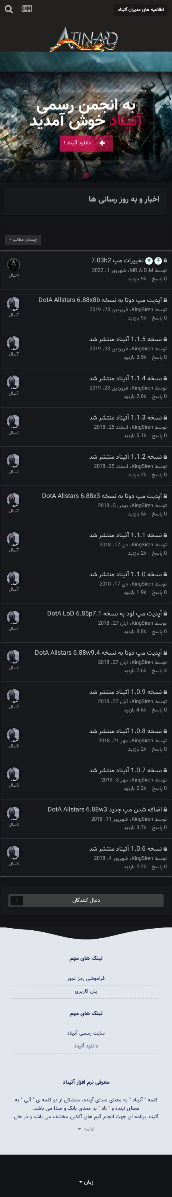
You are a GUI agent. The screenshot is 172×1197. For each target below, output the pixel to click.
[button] (144, 127)
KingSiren (142, 310)
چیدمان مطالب (24, 240)
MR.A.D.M (141, 271)
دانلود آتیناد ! (77, 143)
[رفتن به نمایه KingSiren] (13, 304)
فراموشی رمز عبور (86, 979)
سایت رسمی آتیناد (86, 1033)
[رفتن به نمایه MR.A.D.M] (13, 264)
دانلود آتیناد (86, 1046)
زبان (87, 1182)
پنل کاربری (86, 991)
